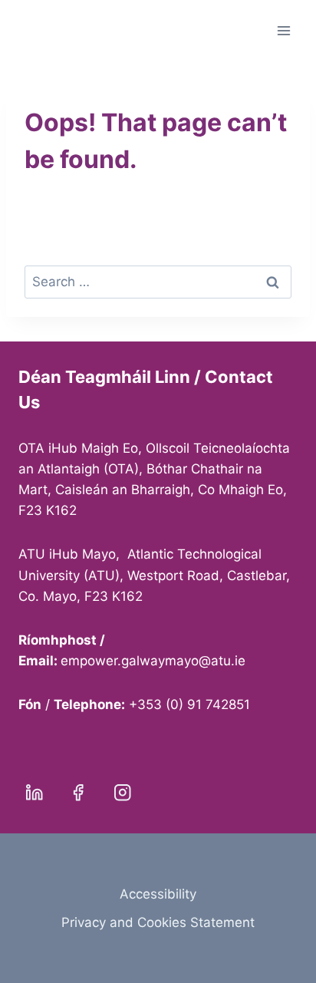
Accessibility (158, 894)
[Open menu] (283, 30)
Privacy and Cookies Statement (158, 922)
